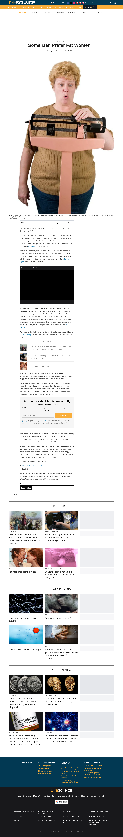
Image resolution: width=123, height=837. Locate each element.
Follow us (61, 223)
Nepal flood (33, 12)
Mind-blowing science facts (92, 777)
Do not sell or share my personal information (98, 822)
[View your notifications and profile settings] (110, 3)
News (74, 51)
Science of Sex (26, 488)
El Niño (84, 12)
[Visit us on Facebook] (68, 3)
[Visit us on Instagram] (74, 3)
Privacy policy (19, 816)
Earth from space (43, 768)
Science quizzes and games (93, 766)
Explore (78, 7)
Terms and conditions (98, 811)
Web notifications (96, 816)
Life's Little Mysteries (44, 766)
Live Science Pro (97, 12)
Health (34, 7)
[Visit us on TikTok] (83, 3)
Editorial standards (46, 820)
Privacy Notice (26, 422)
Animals (15, 7)
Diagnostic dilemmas (45, 771)
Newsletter (70, 223)
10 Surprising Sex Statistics (32, 465)
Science (41, 7)
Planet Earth (51, 7)
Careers (16, 820)
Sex (64, 42)
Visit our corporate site (96, 796)
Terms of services (43, 420)
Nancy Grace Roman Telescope (66, 12)
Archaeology (25, 7)
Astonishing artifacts (44, 773)
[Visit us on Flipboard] (80, 3)
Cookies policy (44, 816)
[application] (47, 285)
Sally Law (52, 51)
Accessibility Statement (23, 811)
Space (61, 7)
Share (24, 223)
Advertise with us (71, 816)
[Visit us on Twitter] (71, 3)
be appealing (26, 335)
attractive (31, 246)
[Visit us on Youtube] (77, 3)
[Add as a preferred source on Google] (61, 802)
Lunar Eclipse (47, 12)
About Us (67, 811)
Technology (69, 7)
